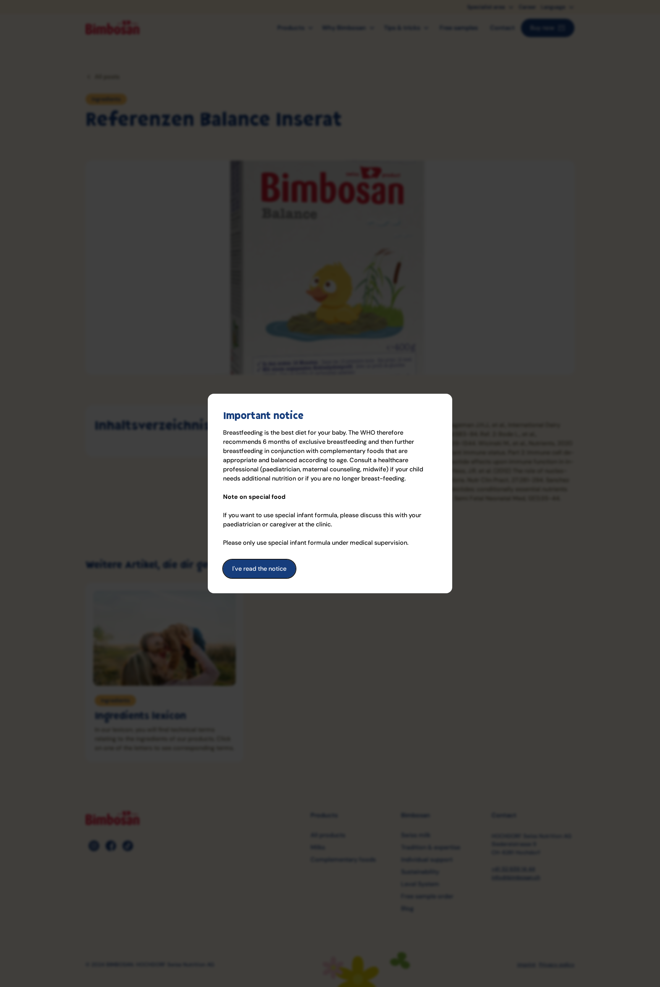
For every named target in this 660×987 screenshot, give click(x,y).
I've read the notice (259, 569)
